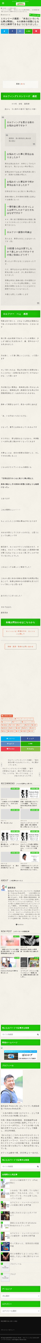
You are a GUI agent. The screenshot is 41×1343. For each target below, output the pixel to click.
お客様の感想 (7, 716)
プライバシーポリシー (8, 1330)
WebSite (21, 924)
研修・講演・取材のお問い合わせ (20, 646)
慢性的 (5, 728)
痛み (4, 731)
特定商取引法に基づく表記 (9, 1321)
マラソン (17, 722)
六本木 (13, 725)
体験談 (5, 725)
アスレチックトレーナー (25, 719)
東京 (12, 728)
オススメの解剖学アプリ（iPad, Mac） (24, 1181)
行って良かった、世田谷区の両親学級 (24, 1245)
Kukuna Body (8, 719)
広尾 (28, 725)
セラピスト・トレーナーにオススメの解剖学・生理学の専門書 (24, 1234)
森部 (18, 728)
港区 (33, 728)
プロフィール (16, 1264)
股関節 (12, 731)
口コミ (21, 725)
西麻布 (24, 731)
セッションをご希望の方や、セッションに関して (20, 632)
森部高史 (12, 888)
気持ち (26, 728)
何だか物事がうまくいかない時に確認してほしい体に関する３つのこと (24, 1256)
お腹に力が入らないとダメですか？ (23, 1214)
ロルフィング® (28, 722)
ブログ (13, 1274)
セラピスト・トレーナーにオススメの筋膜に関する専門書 (24, 1203)
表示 (22, 84)
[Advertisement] (20, 57)
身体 (31, 731)
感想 (34, 725)
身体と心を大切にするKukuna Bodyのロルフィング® (23, 1224)
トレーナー (7, 722)
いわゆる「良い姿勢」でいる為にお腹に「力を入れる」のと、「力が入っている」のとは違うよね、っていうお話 (24, 1194)
